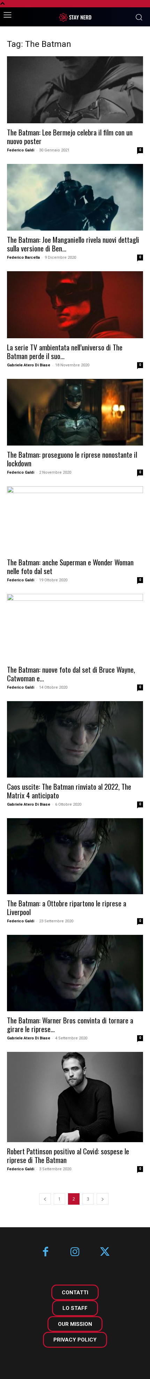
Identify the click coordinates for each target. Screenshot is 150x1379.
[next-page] (102, 1199)
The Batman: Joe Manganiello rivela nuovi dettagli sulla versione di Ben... (73, 244)
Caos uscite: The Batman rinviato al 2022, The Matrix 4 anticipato (69, 790)
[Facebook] (45, 1252)
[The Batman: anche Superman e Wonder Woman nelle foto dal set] (75, 519)
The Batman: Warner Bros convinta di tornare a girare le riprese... (70, 1024)
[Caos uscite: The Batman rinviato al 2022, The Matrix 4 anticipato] (75, 739)
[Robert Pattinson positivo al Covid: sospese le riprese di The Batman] (75, 1097)
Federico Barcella (23, 257)
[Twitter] (105, 1252)
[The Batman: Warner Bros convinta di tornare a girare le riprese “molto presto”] (75, 973)
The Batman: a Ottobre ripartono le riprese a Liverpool (66, 907)
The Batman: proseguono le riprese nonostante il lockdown (72, 458)
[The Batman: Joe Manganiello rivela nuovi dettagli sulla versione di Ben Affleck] (75, 197)
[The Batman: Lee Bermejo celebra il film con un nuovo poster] (75, 89)
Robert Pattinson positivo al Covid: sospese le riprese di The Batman (68, 1155)
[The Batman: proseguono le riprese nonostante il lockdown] (75, 412)
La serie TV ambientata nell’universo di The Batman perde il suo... (64, 351)
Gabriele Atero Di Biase (28, 365)
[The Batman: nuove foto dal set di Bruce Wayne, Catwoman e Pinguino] (75, 627)
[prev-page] (45, 1199)
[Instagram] (75, 1252)
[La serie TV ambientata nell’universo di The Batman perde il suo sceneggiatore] (75, 304)
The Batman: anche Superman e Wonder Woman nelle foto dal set (70, 566)
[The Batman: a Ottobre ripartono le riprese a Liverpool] (75, 856)
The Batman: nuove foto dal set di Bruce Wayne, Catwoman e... (71, 673)
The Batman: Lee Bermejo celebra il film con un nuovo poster (70, 136)
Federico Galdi (20, 150)
